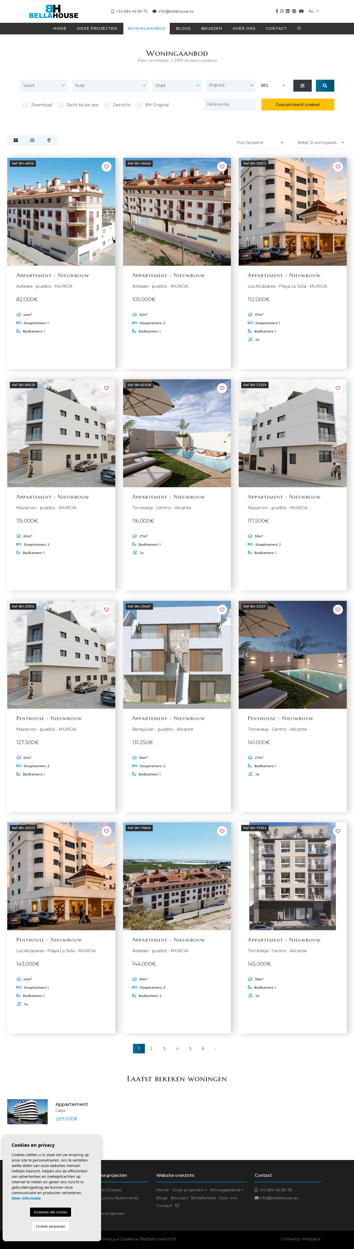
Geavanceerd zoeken (298, 104)
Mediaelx (311, 1239)
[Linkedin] (287, 11)
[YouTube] (301, 11)
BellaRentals (203, 1197)
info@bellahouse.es (176, 11)
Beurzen (211, 28)
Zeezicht (122, 104)
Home (60, 28)
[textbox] (45, 86)
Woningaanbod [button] (147, 28)
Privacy (107, 1239)
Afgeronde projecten (103, 1213)
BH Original (157, 104)
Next (107, 211)
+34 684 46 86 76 (131, 11)
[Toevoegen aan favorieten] (106, 167)
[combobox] (43, 86)
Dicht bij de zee (82, 104)
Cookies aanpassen (50, 1226)
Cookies (127, 1239)
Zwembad (41, 104)
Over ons (244, 28)
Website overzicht (158, 1239)
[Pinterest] (294, 11)
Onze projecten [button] (97, 28)
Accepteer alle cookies (50, 1212)
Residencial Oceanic (102, 1189)
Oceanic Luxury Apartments (110, 1197)
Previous (15, 211)
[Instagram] (282, 11)
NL (312, 11)
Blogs (183, 28)
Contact (276, 28)
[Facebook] (277, 11)
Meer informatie (26, 1198)
